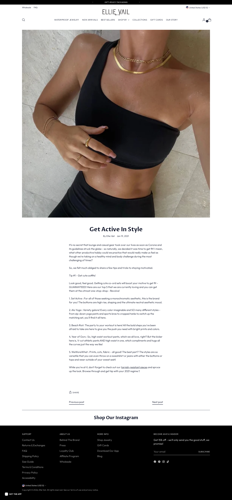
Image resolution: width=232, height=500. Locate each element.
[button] (13, 494)
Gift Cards (103, 445)
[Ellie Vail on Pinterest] (159, 462)
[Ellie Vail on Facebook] (155, 462)
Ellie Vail (42, 490)
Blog (99, 456)
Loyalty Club (67, 450)
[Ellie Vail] (116, 12)
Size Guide (28, 461)
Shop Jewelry (104, 440)
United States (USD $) (198, 7)
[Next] (139, 2)
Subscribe (204, 451)
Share (76, 392)
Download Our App (108, 450)
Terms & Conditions (32, 467)
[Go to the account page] (203, 20)
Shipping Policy (30, 456)
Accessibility (28, 477)
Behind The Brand (69, 440)
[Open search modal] (23, 20)
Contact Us (28, 440)
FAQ (24, 450)
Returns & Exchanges (33, 445)
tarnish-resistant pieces (134, 367)
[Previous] (93, 2)
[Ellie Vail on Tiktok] (168, 462)
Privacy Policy (30, 472)
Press (63, 445)
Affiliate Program (69, 456)
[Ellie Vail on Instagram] (163, 462)
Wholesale (65, 461)
